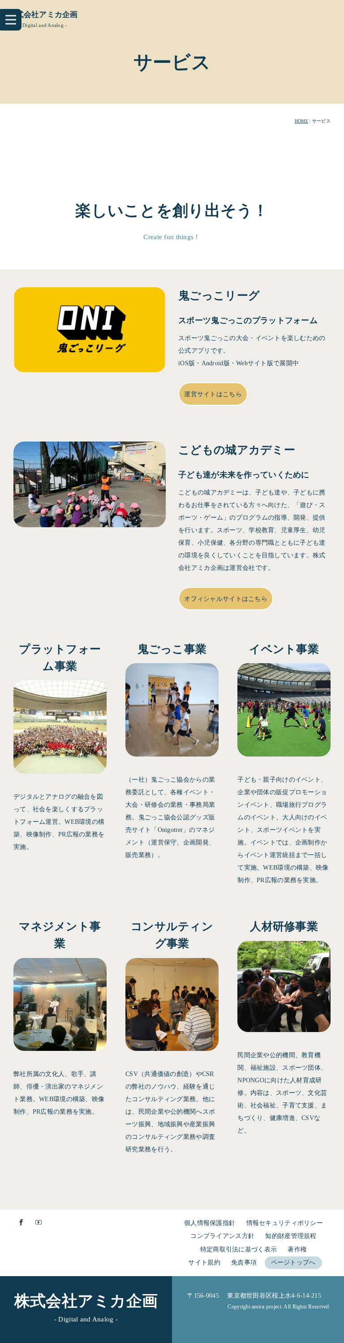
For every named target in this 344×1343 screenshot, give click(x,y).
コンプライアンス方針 (222, 1236)
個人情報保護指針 (209, 1223)
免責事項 (244, 1262)
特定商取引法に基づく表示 (238, 1249)
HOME (301, 120)
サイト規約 (204, 1262)
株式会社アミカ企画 (43, 14)
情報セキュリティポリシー (284, 1223)
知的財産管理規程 (290, 1236)
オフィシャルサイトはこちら (225, 598)
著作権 (297, 1249)
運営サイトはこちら (213, 394)
